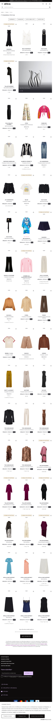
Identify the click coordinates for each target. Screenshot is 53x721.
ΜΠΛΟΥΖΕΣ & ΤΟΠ (30, 19)
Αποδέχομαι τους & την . (17, 676)
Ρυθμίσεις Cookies (8, 716)
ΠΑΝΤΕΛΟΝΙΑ (41, 19)
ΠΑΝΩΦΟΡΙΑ (20, 19)
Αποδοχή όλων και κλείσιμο (37, 716)
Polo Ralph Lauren (26, 645)
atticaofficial (6, 687)
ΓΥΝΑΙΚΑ (6, 12)
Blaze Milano (33, 645)
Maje (21, 645)
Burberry (42, 643)
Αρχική (2, 12)
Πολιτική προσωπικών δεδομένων (25, 676)
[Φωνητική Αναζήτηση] (49, 7)
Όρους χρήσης (13, 676)
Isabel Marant (13, 645)
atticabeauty (13, 687)
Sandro (18, 645)
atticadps (5, 684)
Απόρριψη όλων (22, 716)
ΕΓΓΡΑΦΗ (27, 673)
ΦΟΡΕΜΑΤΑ (12, 19)
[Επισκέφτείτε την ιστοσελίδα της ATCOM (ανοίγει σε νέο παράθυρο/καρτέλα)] (46, 719)
